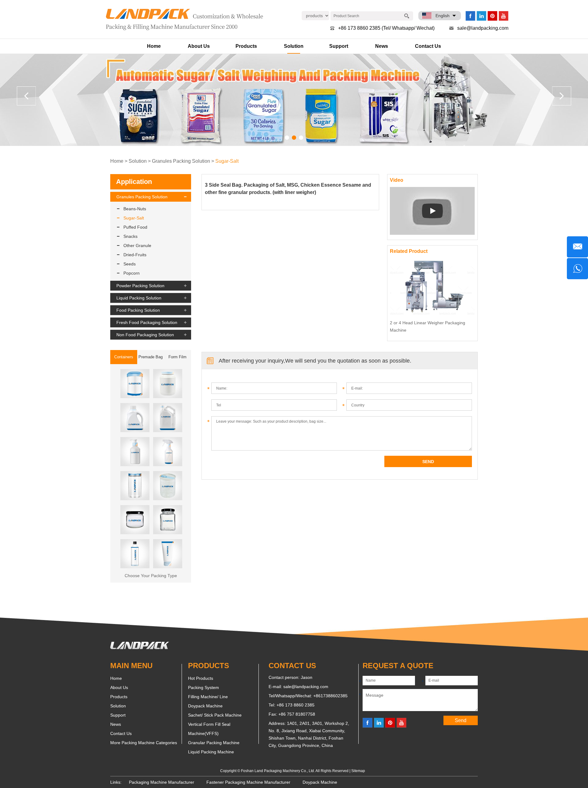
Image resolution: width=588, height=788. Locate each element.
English (442, 15)
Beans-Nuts (134, 208)
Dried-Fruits (134, 254)
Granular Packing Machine (213, 742)
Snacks (130, 236)
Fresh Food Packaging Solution (146, 322)
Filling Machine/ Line (208, 696)
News (381, 46)
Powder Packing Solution (140, 285)
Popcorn (131, 273)
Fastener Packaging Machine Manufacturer (248, 782)
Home (154, 46)
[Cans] (134, 383)
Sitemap (358, 771)
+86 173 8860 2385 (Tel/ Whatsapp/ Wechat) (386, 28)
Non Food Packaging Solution (145, 334)
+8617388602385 (330, 695)
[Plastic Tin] (167, 485)
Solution (293, 46)
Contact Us (428, 46)
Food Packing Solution (138, 310)
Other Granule (137, 245)
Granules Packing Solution (181, 161)
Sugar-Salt (227, 161)
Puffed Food (135, 227)
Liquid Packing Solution (138, 297)
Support (338, 46)
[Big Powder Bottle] (167, 383)
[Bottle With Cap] (134, 485)
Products (246, 46)
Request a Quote (398, 665)
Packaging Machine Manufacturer (161, 782)
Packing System (203, 687)
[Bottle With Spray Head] (167, 451)
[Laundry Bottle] (134, 417)
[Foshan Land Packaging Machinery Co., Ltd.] (139, 647)
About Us (199, 46)
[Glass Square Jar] (167, 519)
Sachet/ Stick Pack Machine (215, 715)
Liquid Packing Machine (211, 751)
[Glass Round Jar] (134, 519)
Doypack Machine (205, 705)
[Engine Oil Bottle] (167, 417)
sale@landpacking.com (482, 28)
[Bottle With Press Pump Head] (134, 451)
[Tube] (167, 553)
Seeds (129, 263)
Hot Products (200, 678)
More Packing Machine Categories (143, 742)
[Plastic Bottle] (134, 553)
